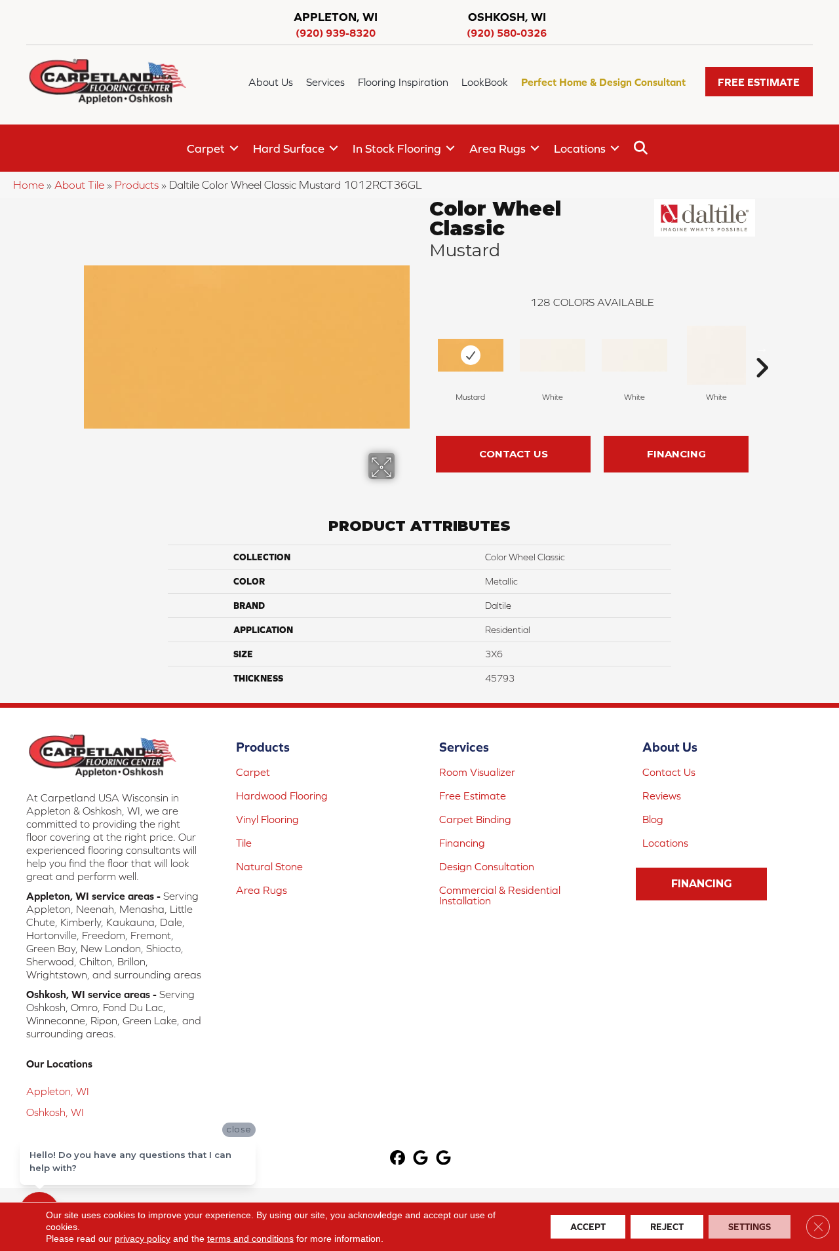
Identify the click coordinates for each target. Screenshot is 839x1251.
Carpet (206, 148)
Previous (423, 348)
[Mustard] (471, 355)
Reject (667, 1227)
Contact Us (513, 454)
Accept (588, 1227)
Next (761, 348)
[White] (553, 355)
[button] (759, 81)
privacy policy (142, 1238)
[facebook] (398, 1158)
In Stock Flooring (397, 148)
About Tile (79, 184)
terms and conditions (250, 1238)
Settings (749, 1227)
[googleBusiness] (421, 1158)
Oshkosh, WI (55, 1112)
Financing (676, 454)
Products (137, 184)
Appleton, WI (57, 1091)
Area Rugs (497, 148)
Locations (580, 148)
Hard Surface (288, 148)
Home (28, 184)
